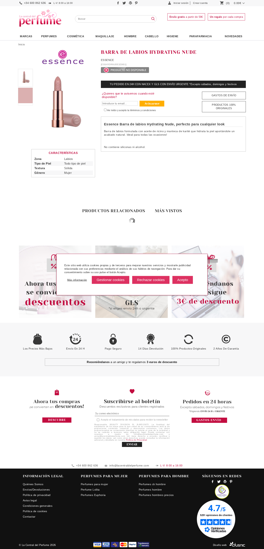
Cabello (152, 36)
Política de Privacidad (136, 440)
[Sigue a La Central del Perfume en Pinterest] (136, 4)
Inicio (21, 44)
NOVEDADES (233, 36)
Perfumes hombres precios (156, 495)
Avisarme (151, 103)
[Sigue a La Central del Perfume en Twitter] (124, 4)
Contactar (29, 516)
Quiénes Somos (33, 484)
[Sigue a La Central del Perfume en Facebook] (118, 4)
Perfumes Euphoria (93, 495)
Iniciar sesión (181, 3)
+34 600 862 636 (35, 2)
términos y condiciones (143, 110)
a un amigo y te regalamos (132, 362)
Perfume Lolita (90, 489)
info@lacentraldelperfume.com (129, 465)
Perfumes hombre (150, 489)
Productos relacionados (113, 210)
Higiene (172, 36)
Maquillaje (104, 36)
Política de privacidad (37, 495)
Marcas (26, 36)
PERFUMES (49, 36)
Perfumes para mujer (94, 484)
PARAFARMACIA (200, 36)
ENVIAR (132, 444)
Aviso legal (30, 500)
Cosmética (75, 36)
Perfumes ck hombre (152, 484)
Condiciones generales (37, 505)
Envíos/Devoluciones (36, 489)
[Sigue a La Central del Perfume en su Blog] (131, 4)
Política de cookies (35, 511)
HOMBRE (130, 36)
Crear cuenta (200, 3)
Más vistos (168, 210)
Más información (77, 279)
